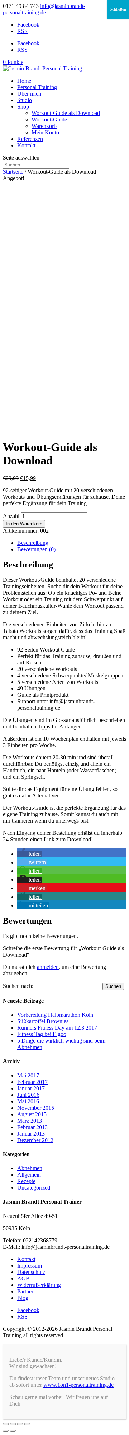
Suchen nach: (18, 986)
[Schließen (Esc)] (6, 1424)
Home (24, 81)
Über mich (29, 94)
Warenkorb (44, 126)
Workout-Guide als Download (66, 113)
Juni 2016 (28, 1095)
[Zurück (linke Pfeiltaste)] (6, 1431)
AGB (23, 1278)
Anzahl (11, 516)
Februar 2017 (32, 1082)
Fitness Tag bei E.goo (41, 1034)
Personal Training (37, 87)
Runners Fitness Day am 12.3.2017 (57, 1028)
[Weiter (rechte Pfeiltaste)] (13, 1431)
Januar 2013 (31, 1134)
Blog (22, 1298)
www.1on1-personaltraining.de (78, 1385)
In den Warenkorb (24, 523)
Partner (25, 1291)
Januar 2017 (31, 1088)
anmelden (48, 967)
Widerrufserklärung (39, 1285)
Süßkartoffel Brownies (42, 1021)
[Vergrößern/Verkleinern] (27, 1424)
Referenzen (30, 139)
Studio (24, 100)
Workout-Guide (49, 119)
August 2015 (32, 1114)
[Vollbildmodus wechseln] (20, 1424)
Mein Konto (45, 132)
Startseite (13, 172)
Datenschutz (31, 1272)
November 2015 (35, 1108)
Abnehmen (29, 1168)
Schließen (118, 9)
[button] (29, 854)
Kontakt (26, 145)
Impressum (29, 1265)
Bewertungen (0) (36, 549)
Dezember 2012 (35, 1140)
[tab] (71, 543)
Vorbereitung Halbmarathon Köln (55, 1015)
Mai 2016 (28, 1101)
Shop (23, 107)
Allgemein (29, 1175)
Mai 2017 (28, 1075)
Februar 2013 (32, 1127)
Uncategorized (33, 1188)
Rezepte (26, 1181)
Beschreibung (32, 543)
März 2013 (29, 1121)
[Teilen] (13, 1424)
